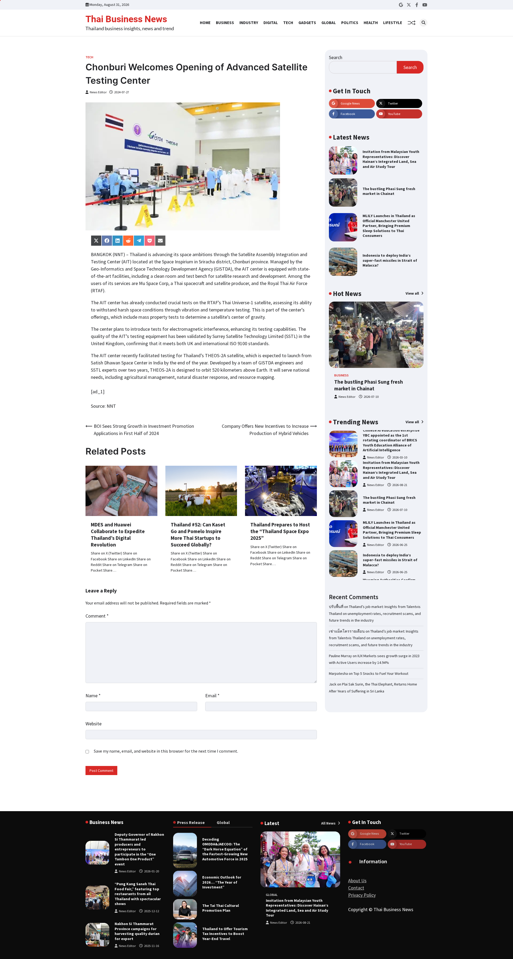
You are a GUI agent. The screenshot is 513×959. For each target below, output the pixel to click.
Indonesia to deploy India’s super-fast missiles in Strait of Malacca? (390, 260)
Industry (248, 22)
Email (212, 695)
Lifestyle (392, 22)
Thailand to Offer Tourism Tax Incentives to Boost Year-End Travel (225, 933)
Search (335, 57)
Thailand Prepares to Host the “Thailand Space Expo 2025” (280, 531)
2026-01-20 (151, 871)
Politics (349, 22)
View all (413, 293)
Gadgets (307, 22)
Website (94, 724)
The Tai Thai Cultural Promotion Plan (220, 908)
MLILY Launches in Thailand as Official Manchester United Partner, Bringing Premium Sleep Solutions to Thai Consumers (389, 225)
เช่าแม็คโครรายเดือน (347, 631)
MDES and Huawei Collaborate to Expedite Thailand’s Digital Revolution (118, 534)
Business (225, 22)
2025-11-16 (151, 946)
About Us (357, 880)
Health (371, 22)
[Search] (423, 23)
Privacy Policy (362, 895)
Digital (270, 22)
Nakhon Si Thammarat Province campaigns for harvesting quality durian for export (137, 931)
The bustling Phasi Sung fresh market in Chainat (389, 191)
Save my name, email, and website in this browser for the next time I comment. (166, 751)
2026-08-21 (399, 485)
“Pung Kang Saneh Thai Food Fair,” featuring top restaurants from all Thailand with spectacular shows (138, 893)
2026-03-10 (399, 457)
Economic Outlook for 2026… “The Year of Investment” (221, 882)
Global (328, 22)
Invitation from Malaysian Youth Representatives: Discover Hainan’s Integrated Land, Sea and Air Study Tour (391, 159)
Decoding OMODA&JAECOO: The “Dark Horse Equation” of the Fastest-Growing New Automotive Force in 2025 (225, 849)
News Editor (98, 92)
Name (93, 695)
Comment (97, 616)
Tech (288, 22)
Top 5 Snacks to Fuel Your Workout (380, 673)
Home (205, 22)
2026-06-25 (399, 544)
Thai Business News (126, 19)
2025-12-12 (151, 911)
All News (328, 823)
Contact (356, 888)
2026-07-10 (371, 397)
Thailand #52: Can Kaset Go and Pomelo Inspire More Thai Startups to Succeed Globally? (198, 534)
